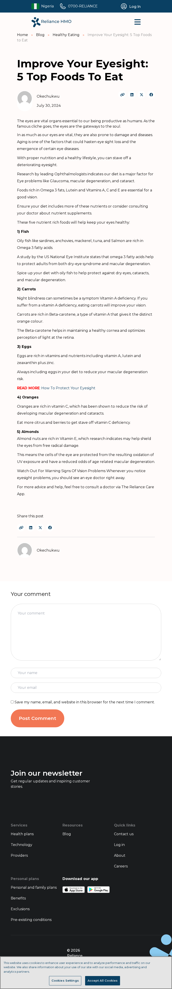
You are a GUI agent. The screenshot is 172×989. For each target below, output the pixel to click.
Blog (66, 834)
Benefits (18, 898)
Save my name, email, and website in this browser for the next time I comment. (85, 702)
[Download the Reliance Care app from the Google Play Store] (98, 889)
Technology (21, 845)
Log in (119, 845)
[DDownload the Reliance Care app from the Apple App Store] (73, 889)
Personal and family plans (34, 887)
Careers (121, 866)
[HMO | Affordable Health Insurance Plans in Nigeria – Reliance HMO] (51, 22)
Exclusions (20, 909)
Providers (19, 855)
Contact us (123, 834)
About (119, 855)
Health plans (22, 834)
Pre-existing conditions (31, 920)
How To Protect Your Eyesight (68, 388)
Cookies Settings (65, 980)
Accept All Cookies (103, 980)
